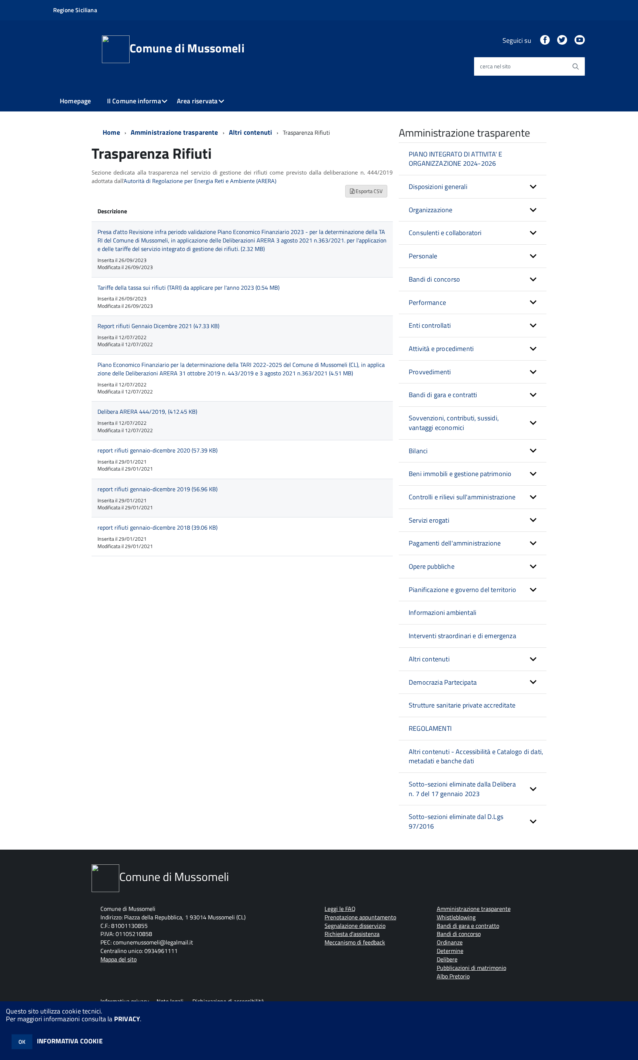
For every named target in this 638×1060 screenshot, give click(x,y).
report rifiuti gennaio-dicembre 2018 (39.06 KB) (157, 527)
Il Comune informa (134, 101)
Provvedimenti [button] (430, 372)
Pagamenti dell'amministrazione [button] (455, 543)
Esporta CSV (368, 191)
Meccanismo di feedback (355, 942)
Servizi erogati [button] (429, 520)
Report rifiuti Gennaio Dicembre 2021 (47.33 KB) (158, 325)
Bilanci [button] (418, 451)
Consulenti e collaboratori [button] (445, 233)
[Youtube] (579, 40)
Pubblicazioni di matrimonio (471, 967)
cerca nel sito (495, 66)
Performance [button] (427, 302)
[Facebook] (545, 40)
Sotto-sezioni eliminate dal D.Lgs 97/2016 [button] (456, 821)
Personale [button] (423, 256)
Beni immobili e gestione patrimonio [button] (460, 474)
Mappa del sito (118, 959)
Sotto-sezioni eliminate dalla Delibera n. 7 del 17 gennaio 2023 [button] (462, 789)
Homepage (75, 101)
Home (111, 132)
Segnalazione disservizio (355, 925)
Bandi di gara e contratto (468, 925)
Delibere (447, 959)
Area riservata (197, 101)
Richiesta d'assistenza (352, 933)
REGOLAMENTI (430, 728)
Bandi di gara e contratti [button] (443, 395)
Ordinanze (450, 942)
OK (21, 1041)
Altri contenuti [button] (429, 659)
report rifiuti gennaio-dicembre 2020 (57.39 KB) (157, 450)
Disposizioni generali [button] (438, 187)
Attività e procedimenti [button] (441, 349)
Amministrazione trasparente (174, 132)
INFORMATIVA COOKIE (70, 1041)
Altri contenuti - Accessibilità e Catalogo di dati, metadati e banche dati (476, 756)
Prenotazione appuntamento (360, 917)
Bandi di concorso (459, 933)
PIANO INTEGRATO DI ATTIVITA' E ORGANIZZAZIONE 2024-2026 (455, 159)
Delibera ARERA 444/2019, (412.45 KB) (147, 411)
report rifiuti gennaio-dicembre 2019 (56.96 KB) (157, 489)
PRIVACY (127, 1019)
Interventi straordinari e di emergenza (462, 636)
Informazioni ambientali (442, 612)
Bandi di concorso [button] (434, 279)
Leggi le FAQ (340, 908)
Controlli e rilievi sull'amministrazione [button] (462, 497)
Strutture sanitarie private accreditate (462, 705)
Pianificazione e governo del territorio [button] (462, 590)
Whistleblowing (456, 917)
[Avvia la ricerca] (575, 66)
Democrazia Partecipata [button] (443, 682)
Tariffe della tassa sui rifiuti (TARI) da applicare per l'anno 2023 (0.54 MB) (188, 287)
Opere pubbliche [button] (432, 566)
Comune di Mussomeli (187, 48)
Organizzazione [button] (431, 210)
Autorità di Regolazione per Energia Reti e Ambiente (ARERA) (200, 181)
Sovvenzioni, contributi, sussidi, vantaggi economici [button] (454, 423)
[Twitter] (562, 40)
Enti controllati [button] (430, 325)
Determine (450, 950)
